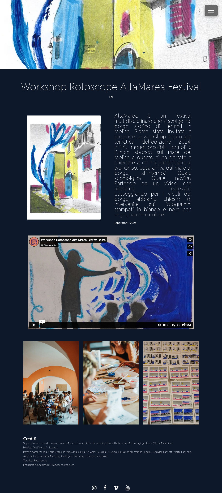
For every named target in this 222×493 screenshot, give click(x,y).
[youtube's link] (128, 487)
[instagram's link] (94, 487)
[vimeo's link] (116, 487)
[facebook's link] (105, 487)
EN (111, 97)
